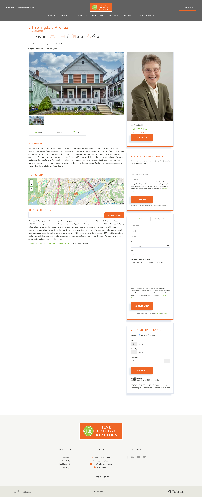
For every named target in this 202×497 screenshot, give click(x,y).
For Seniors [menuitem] (113, 16)
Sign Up (190, 7)
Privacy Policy (158, 313)
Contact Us (140, 219)
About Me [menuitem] (66, 460)
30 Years (144, 335)
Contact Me (142, 138)
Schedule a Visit (160, 219)
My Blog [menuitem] (66, 467)
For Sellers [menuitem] (80, 16)
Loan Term (134, 335)
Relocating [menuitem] (128, 16)
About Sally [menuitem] (97, 16)
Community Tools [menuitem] (145, 16)
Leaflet (105, 203)
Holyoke (60, 243)
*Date (132, 242)
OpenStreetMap (113, 203)
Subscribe (142, 199)
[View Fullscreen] (31, 189)
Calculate (142, 370)
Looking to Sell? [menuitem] (65, 464)
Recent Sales (142, 132)
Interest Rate (135, 357)
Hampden (51, 243)
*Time (132, 251)
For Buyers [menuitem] (65, 16)
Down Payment (136, 349)
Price (132, 340)
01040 (67, 243)
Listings (38, 243)
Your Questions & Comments (140, 259)
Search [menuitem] (51, 16)
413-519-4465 (10, 7)
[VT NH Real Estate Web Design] (178, 491)
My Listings (134, 132)
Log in (184, 7)
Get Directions (114, 215)
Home (30, 243)
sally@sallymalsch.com (26, 7)
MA (44, 243)
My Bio (156, 135)
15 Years (152, 335)
